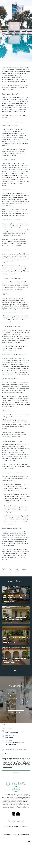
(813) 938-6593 (9, 737)
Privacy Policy (7, 767)
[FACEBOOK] (9, 821)
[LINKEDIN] (18, 821)
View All (16, 670)
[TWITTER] (22, 821)
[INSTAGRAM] (13, 821)
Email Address (7, 754)
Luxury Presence (21, 826)
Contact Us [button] (16, 712)
